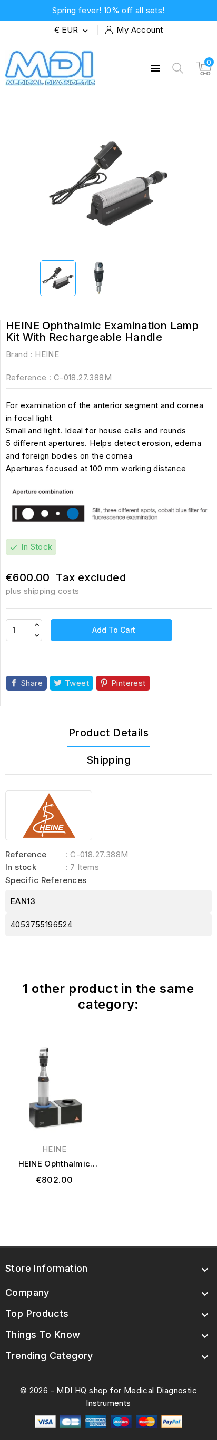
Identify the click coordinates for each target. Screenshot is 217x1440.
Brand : (19, 354)
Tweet (77, 683)
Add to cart (112, 629)
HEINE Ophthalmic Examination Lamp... (54, 1164)
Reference (26, 377)
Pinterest (128, 683)
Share (32, 683)
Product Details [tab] (108, 732)
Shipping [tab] (108, 760)
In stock (20, 867)
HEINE (47, 354)
